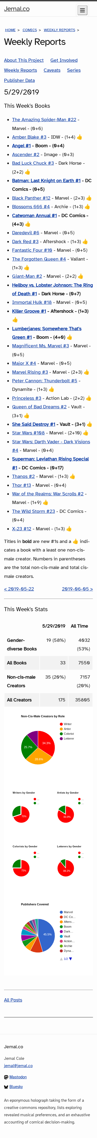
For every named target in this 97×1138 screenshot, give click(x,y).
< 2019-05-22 (19, 589)
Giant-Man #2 (27, 276)
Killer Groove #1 (29, 311)
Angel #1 (21, 146)
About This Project (24, 60)
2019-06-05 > (77, 589)
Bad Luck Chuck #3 (33, 163)
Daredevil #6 (25, 233)
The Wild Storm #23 (33, 511)
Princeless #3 (26, 398)
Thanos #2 (23, 476)
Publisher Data (19, 80)
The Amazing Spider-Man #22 (44, 120)
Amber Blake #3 (29, 137)
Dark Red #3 (25, 241)
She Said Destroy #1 (33, 424)
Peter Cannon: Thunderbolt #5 (44, 381)
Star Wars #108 (28, 433)
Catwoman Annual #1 (34, 215)
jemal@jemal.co (18, 1065)
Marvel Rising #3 (30, 372)
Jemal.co (16, 10)
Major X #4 (24, 363)
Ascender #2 (25, 154)
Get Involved (64, 60)
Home (10, 30)
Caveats (52, 70)
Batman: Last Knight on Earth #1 (46, 180)
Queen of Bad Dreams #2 (39, 407)
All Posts (13, 1000)
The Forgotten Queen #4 (39, 259)
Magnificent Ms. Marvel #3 (40, 346)
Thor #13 (21, 485)
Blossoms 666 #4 (31, 207)
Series (74, 70)
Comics (30, 30)
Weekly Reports (59, 30)
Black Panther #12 (31, 198)
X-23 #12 (21, 529)
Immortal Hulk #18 (32, 302)
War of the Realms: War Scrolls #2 (48, 494)
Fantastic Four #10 (32, 250)
